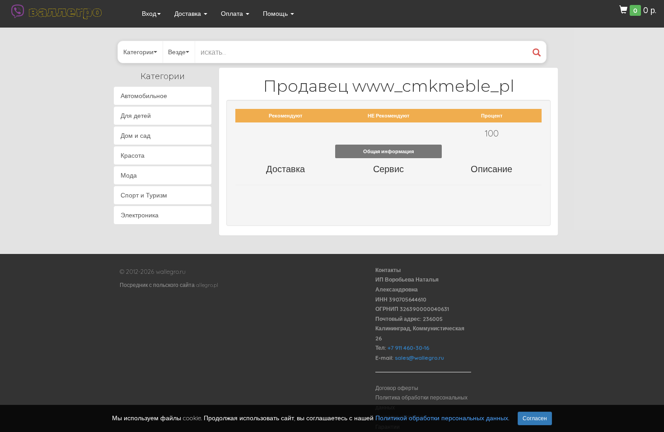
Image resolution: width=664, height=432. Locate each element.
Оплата (233, 13)
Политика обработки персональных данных (421, 402)
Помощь (276, 13)
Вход (149, 13)
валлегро (65, 11)
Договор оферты (396, 388)
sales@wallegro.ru (419, 357)
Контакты (388, 270)
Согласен (535, 418)
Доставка (188, 13)
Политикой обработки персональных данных (441, 418)
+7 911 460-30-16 (408, 347)
